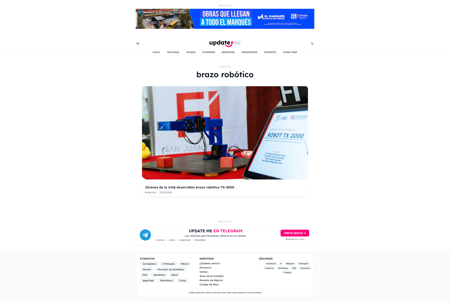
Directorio (205, 267)
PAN (145, 274)
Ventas (204, 271)
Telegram (290, 263)
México (185, 263)
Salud (174, 274)
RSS (294, 268)
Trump (182, 280)
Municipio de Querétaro (171, 269)
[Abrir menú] (138, 43)
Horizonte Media (254, 292)
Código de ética (209, 284)
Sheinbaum (166, 280)
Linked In (269, 268)
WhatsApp (283, 268)
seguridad (148, 280)
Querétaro (159, 274)
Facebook (271, 263)
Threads (287, 272)
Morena (147, 269)
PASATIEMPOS (249, 52)
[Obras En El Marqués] (225, 27)
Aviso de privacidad (211, 275)
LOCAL (156, 52)
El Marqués (168, 263)
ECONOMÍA (208, 52)
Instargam (303, 263)
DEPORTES (270, 52)
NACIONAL (173, 52)
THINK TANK (290, 52)
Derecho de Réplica (211, 280)
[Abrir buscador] (312, 43)
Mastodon (305, 268)
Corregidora (149, 263)
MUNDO (191, 52)
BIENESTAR (228, 52)
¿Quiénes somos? (210, 263)
